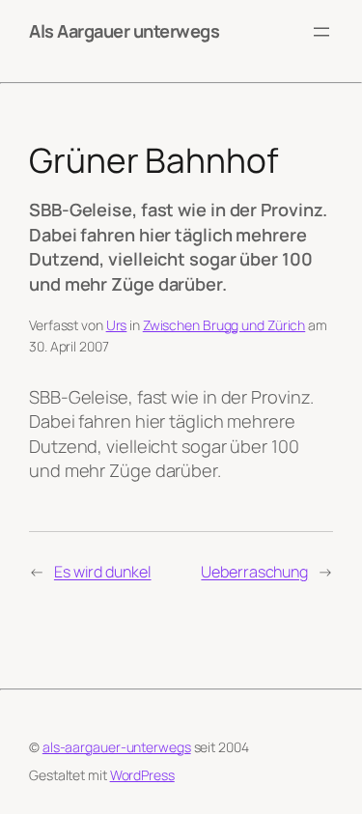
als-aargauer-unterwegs (116, 747)
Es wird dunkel (103, 571)
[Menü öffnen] (321, 31)
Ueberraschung (254, 571)
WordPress (142, 775)
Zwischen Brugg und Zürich (224, 325)
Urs (116, 325)
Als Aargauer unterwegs (124, 30)
